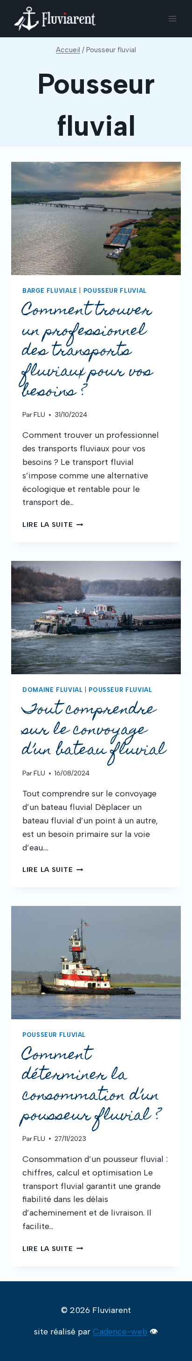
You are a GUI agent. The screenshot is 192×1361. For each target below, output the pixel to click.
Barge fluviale (49, 290)
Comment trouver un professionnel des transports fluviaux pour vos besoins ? (87, 352)
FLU (39, 414)
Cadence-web (120, 1331)
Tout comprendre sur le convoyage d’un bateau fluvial (93, 731)
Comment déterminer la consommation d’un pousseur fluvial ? (93, 1086)
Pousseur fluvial (115, 290)
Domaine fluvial (52, 689)
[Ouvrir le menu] (172, 18)
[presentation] (96, 218)
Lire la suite (52, 524)
